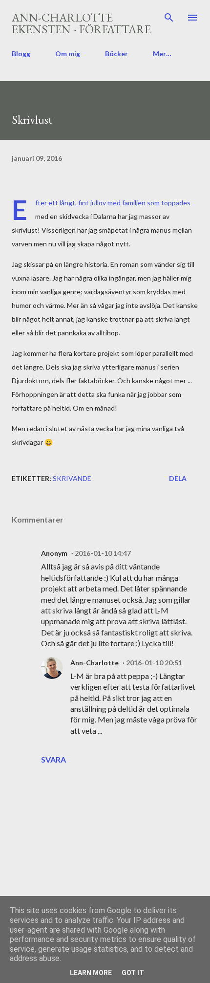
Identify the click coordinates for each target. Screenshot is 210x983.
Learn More (91, 973)
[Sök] (169, 17)
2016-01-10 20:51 (154, 662)
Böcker (116, 53)
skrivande (72, 478)
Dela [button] (178, 478)
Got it (133, 973)
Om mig (67, 53)
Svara (53, 759)
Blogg (21, 53)
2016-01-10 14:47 (103, 553)
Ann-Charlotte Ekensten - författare (81, 23)
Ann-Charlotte (94, 662)
